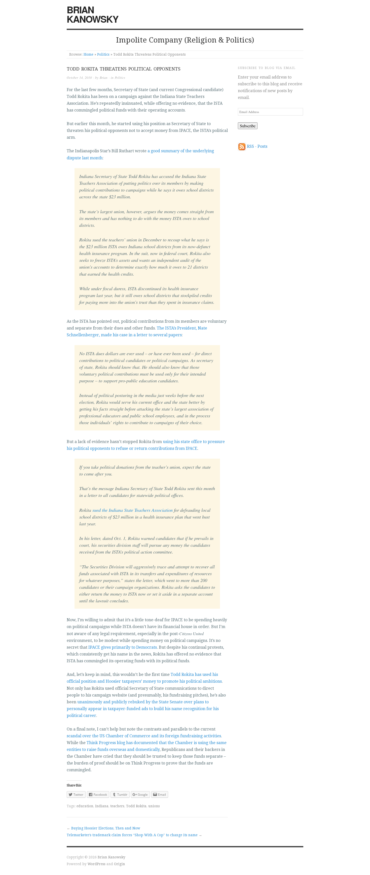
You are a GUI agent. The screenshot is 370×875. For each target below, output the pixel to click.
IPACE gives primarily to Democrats (122, 647)
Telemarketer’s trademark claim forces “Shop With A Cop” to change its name (132, 835)
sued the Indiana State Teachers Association (132, 510)
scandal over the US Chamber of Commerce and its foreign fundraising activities (144, 736)
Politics (103, 54)
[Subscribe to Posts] (242, 146)
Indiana (101, 806)
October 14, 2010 (79, 77)
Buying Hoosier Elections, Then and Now (105, 828)
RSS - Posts (257, 146)
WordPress (96, 864)
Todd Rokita (136, 806)
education (85, 806)
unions (154, 806)
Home (88, 54)
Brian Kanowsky (92, 14)
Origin (119, 864)
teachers (117, 806)
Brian (103, 77)
